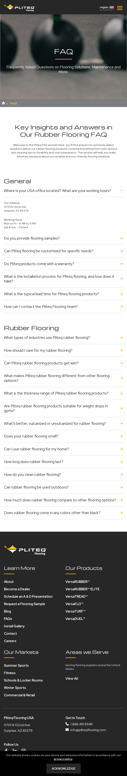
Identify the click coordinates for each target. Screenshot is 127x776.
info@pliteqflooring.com (88, 730)
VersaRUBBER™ (77, 582)
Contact (10, 633)
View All (71, 678)
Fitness (10, 673)
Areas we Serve (86, 652)
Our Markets (21, 652)
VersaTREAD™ (76, 596)
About (9, 582)
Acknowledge (63, 768)
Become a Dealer (17, 589)
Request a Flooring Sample (24, 604)
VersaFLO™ (74, 604)
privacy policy (63, 759)
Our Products (83, 568)
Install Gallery (14, 626)
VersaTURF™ (75, 611)
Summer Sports (16, 665)
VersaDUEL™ (75, 619)
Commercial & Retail (19, 695)
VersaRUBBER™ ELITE (82, 589)
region (104, 7)
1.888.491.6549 (81, 724)
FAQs (8, 619)
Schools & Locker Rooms (23, 680)
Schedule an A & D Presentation (28, 596)
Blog (7, 611)
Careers (10, 641)
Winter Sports (15, 688)
